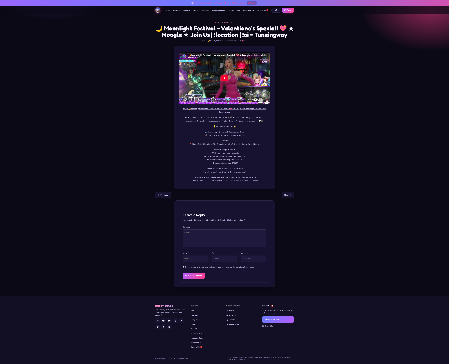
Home (167, 10)
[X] (181, 320)
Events (196, 10)
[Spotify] (157, 326)
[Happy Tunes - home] (158, 10)
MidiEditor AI (248, 10)
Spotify (231, 320)
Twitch (289, 10)
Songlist (186, 10)
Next (286, 195)
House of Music (218, 10)
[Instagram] (175, 320)
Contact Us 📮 (262, 10)
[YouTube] (163, 320)
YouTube (176, 10)
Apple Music (233, 324)
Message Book (234, 10)
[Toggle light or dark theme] (276, 10)
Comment (187, 227)
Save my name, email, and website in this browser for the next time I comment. (219, 267)
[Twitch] (157, 320)
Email (214, 253)
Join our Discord (274, 319)
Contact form (269, 326)
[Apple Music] (163, 326)
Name (186, 253)
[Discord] (169, 320)
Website (244, 253)
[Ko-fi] (169, 326)
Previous (164, 195)
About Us (205, 10)
